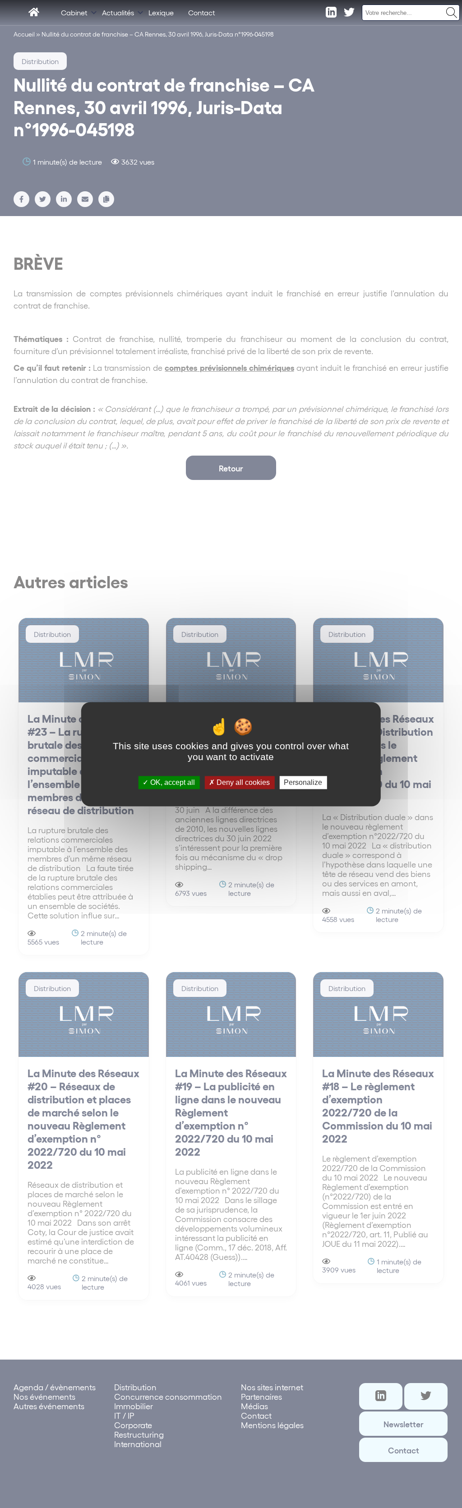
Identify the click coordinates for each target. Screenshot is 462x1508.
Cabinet (74, 12)
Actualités (118, 12)
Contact (201, 12)
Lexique (161, 12)
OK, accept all (171, 782)
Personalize (303, 782)
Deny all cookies (242, 782)
